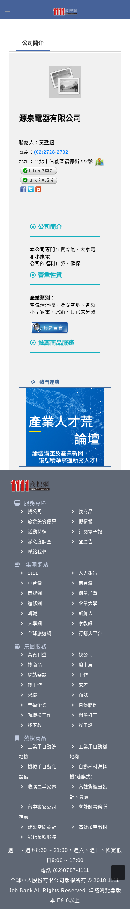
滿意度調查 (40, 541)
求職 (32, 695)
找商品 (86, 511)
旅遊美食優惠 (42, 521)
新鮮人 (86, 613)
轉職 (32, 613)
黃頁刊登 (37, 654)
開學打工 (88, 715)
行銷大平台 (91, 633)
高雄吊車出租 (93, 827)
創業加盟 (88, 593)
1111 (33, 573)
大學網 (35, 623)
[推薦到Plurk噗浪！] (38, 188)
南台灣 (86, 583)
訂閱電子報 (91, 531)
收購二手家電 (42, 786)
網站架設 (37, 675)
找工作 (35, 685)
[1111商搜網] (65, 11)
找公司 (35, 511)
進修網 (35, 603)
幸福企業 (37, 705)
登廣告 (86, 541)
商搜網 (35, 593)
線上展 (86, 664)
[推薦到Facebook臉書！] (23, 188)
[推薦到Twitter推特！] (31, 188)
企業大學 (88, 603)
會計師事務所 (93, 806)
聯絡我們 (37, 551)
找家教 (35, 725)
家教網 (86, 623)
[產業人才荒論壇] (65, 426)
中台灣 (35, 583)
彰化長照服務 (42, 837)
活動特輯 (37, 531)
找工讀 (86, 725)
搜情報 (86, 521)
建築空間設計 (42, 827)
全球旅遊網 (40, 633)
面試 (83, 695)
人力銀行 (88, 573)
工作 (83, 675)
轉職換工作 (40, 715)
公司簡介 (33, 43)
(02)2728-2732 (51, 152)
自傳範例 (88, 705)
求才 (83, 685)
